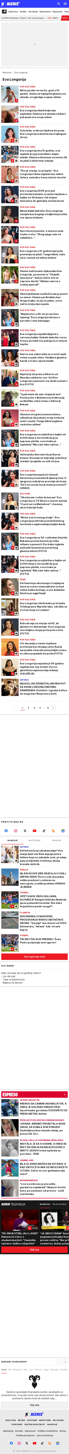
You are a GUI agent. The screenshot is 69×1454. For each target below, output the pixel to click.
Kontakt (19, 1431)
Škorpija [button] (54, 1369)
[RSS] (53, 831)
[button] (65, 1361)
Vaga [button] (45, 1369)
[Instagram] (15, 831)
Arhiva (63, 1431)
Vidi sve (34, 1249)
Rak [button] (25, 1369)
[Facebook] (6, 831)
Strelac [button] (63, 1369)
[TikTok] (44, 831)
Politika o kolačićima (48, 1431)
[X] (25, 831)
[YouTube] (34, 831)
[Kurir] (10, 3)
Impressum (30, 1431)
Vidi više (34, 1405)
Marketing (8, 1431)
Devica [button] (38, 1369)
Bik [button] (10, 1369)
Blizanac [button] (17, 1369)
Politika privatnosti (25, 1435)
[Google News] (63, 831)
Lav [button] (31, 1369)
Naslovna (7, 72)
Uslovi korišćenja (44, 1435)
